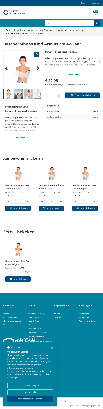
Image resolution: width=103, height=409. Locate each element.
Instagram (58, 317)
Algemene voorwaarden (12, 321)
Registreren (95, 3)
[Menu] (5, 23)
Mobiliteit (31, 325)
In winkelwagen (21, 208)
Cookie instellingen (30, 385)
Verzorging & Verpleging (37, 332)
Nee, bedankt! (30, 392)
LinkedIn (57, 313)
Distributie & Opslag (35, 328)
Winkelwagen (84, 313)
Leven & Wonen (34, 321)
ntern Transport (35, 317)
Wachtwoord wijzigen (87, 321)
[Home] (30, 12)
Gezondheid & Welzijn (36, 313)
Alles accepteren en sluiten (30, 398)
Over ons (6, 313)
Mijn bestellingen (85, 317)
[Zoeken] (97, 23)
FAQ (4, 325)
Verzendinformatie (10, 317)
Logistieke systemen (36, 336)
